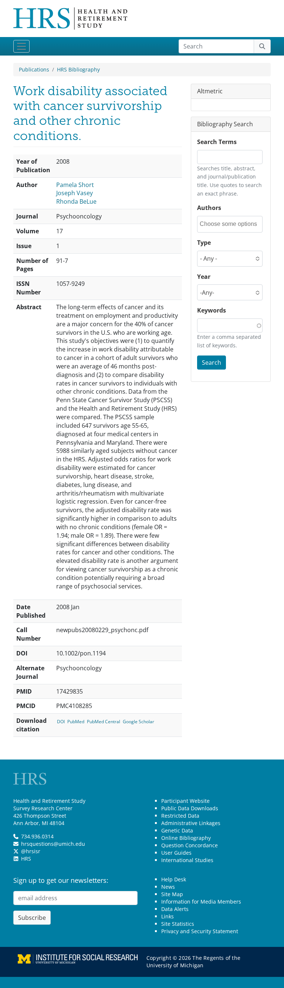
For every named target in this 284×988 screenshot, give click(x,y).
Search (211, 362)
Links (167, 916)
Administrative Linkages (190, 823)
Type (204, 242)
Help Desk (173, 879)
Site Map (172, 894)
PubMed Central (103, 721)
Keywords (211, 310)
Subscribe (32, 918)
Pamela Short (75, 185)
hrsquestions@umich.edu (53, 843)
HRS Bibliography (78, 69)
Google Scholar (138, 721)
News (168, 886)
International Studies (187, 860)
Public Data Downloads (189, 808)
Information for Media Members (201, 901)
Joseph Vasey (74, 193)
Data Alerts (175, 908)
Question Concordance (189, 845)
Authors (209, 208)
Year (203, 277)
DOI (61, 721)
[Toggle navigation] (21, 46)
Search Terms (217, 142)
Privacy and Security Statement (199, 931)
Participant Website (185, 800)
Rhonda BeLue (76, 201)
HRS (26, 858)
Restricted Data (180, 815)
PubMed (75, 721)
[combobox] (230, 224)
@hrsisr (30, 851)
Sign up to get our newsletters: (60, 880)
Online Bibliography (186, 837)
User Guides (176, 852)
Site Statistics (177, 923)
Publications (34, 69)
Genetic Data (177, 830)
